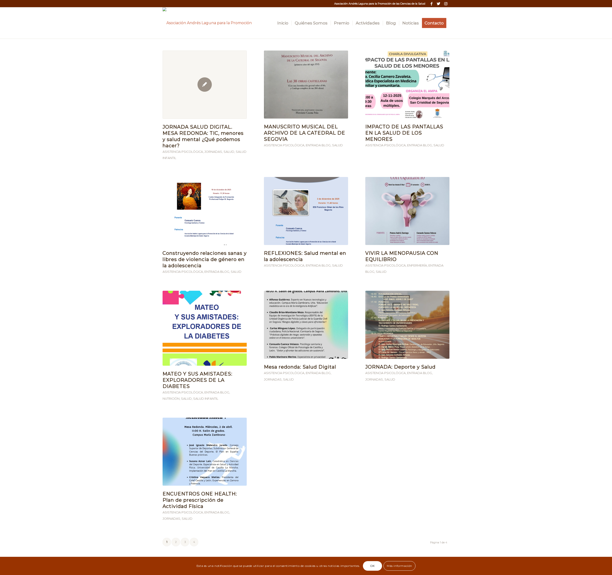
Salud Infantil (205, 398)
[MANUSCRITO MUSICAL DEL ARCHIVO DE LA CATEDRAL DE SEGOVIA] (306, 85)
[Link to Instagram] (445, 3)
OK (372, 566)
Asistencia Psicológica (183, 152)
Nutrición (171, 398)
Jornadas (213, 152)
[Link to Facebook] (431, 3)
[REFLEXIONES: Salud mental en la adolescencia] (306, 211)
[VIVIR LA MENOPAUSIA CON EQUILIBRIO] (407, 211)
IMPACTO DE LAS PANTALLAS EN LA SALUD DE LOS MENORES (404, 133)
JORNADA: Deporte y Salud (400, 367)
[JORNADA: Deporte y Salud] (407, 325)
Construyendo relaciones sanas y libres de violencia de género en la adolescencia (205, 259)
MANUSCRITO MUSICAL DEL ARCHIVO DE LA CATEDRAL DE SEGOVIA (304, 133)
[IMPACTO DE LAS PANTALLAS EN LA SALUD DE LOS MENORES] (407, 85)
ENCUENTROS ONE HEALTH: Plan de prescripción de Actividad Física (200, 500)
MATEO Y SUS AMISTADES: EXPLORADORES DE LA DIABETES (197, 380)
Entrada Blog (318, 145)
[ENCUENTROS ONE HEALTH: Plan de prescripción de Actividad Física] (205, 452)
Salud (229, 152)
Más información (399, 566)
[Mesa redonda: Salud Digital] (306, 325)
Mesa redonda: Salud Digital (300, 367)
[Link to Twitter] (438, 3)
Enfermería (417, 265)
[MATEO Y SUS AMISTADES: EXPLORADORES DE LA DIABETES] (205, 328)
